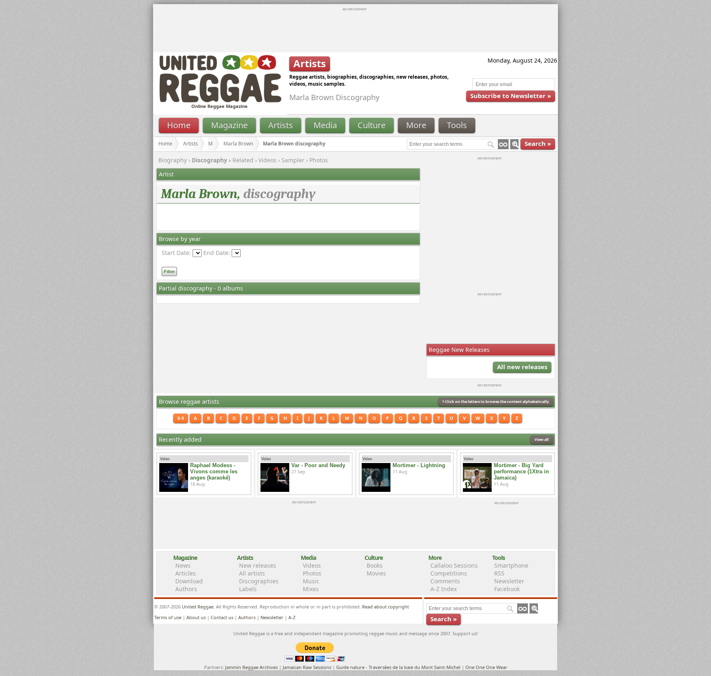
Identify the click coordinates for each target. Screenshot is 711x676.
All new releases (522, 367)
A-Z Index (443, 589)
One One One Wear (486, 667)
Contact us (222, 617)
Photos (318, 160)
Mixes (311, 589)
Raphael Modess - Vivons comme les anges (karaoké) (213, 471)
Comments (445, 581)
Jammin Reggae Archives (251, 667)
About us (196, 617)
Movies (376, 573)
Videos (267, 160)
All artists (252, 573)
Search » (538, 143)
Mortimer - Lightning (419, 465)
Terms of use (167, 617)
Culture (372, 125)
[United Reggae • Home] (220, 101)
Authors (186, 589)
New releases (257, 565)
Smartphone (511, 565)
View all (541, 439)
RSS (499, 573)
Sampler (292, 160)
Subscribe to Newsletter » (510, 95)
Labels (248, 589)
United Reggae (198, 606)
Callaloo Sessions (454, 565)
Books (375, 565)
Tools (457, 125)
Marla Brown (238, 143)
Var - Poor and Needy (318, 465)
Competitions (448, 573)
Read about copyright (385, 606)
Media (325, 125)
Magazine (229, 125)
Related (242, 160)
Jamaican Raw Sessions (307, 667)
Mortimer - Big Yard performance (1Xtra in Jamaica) (521, 471)
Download (189, 581)
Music (311, 581)
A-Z (291, 617)
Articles (185, 573)
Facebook (507, 589)
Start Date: (176, 253)
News (183, 565)
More (416, 125)
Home (179, 125)
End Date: (216, 253)
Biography (172, 160)
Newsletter (509, 581)
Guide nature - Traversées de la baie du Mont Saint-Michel (398, 667)
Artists (280, 125)
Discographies (259, 581)
